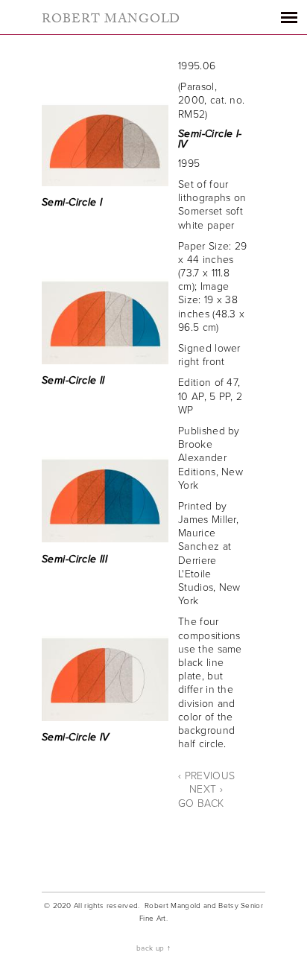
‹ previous (206, 776)
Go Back (201, 803)
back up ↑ (153, 948)
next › (206, 789)
